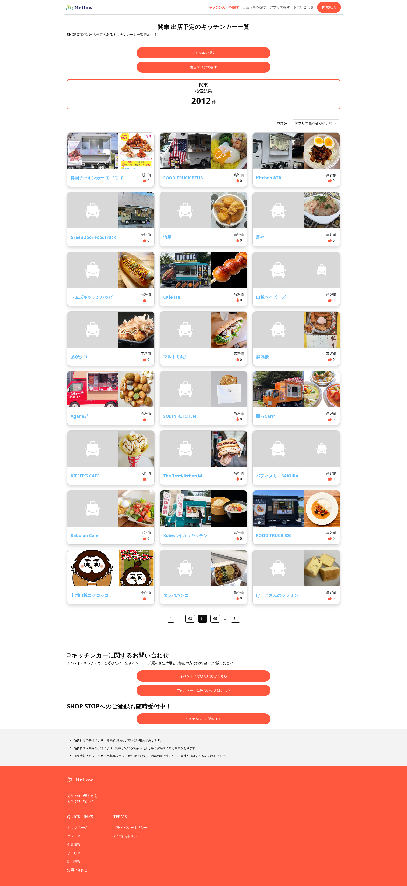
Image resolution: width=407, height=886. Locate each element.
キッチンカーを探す (224, 7)
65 (215, 618)
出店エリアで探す (203, 67)
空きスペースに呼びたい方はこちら (203, 690)
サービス (74, 853)
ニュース (74, 836)
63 (190, 618)
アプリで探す (280, 7)
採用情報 (74, 861)
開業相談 (329, 7)
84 (235, 618)
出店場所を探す (254, 7)
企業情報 (74, 844)
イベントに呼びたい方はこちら (203, 676)
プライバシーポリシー (130, 827)
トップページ (77, 827)
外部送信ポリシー (127, 836)
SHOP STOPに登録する (204, 718)
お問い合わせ (303, 7)
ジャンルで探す (203, 52)
